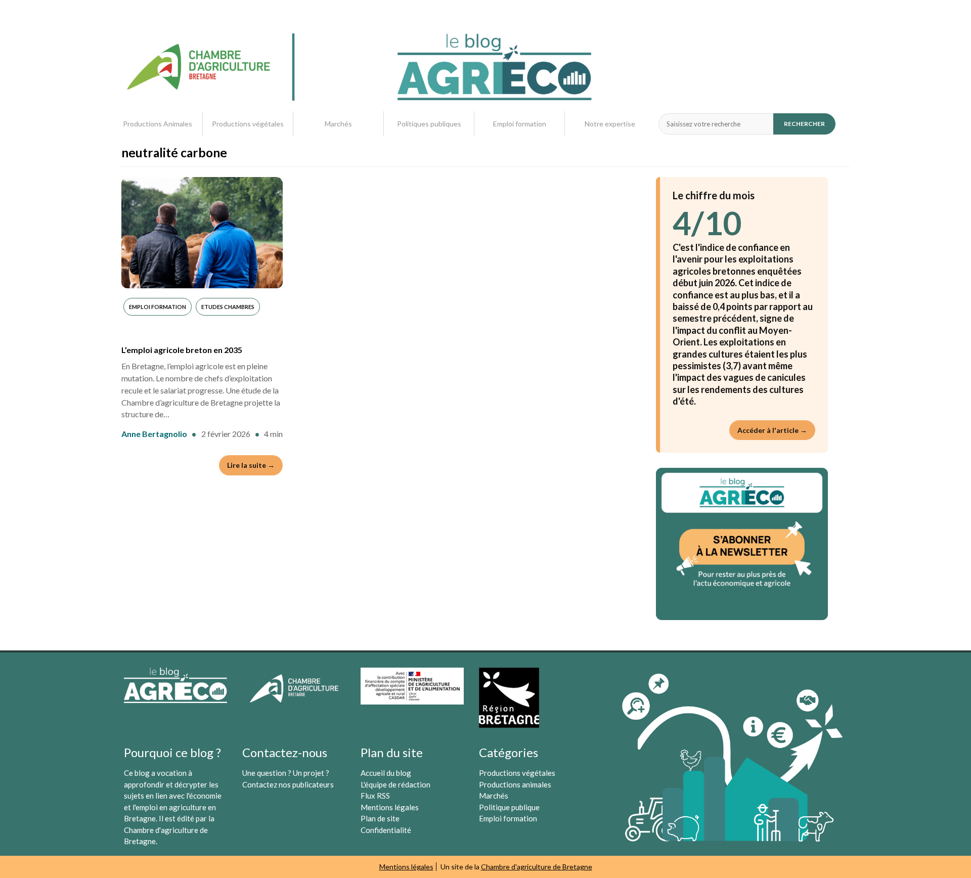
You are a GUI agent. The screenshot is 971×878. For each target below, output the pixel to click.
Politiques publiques (429, 123)
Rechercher (804, 123)
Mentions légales (390, 807)
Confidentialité (386, 830)
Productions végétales (248, 123)
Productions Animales (157, 123)
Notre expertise (610, 123)
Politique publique (509, 807)
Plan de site (380, 818)
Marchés (338, 123)
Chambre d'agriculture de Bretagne (536, 866)
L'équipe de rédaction (395, 784)
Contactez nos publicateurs (288, 784)
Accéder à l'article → (772, 430)
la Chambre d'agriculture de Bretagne (169, 830)
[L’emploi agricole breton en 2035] (202, 232)
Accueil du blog (386, 772)
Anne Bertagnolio (154, 433)
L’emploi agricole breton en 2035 (181, 350)
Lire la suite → (251, 465)
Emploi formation (519, 123)
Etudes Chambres (227, 306)
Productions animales (515, 784)
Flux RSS (375, 795)
